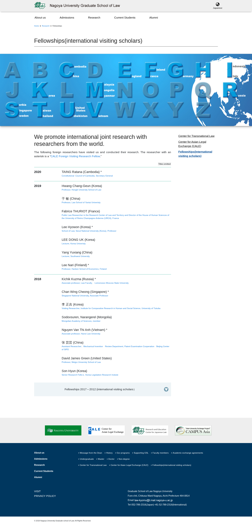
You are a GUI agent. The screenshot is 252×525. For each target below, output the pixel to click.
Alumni (153, 17)
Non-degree (124, 459)
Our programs (123, 453)
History (109, 453)
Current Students (124, 17)
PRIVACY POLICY (45, 496)
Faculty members (161, 453)
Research (94, 17)
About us (40, 17)
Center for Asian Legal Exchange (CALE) (192, 144)
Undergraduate (87, 459)
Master (101, 459)
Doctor (111, 459)
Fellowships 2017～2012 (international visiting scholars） (100, 389)
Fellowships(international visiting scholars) (195, 154)
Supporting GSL (141, 453)
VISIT (37, 491)
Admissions (67, 17)
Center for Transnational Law (196, 136)
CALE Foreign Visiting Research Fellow (75, 156)
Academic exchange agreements (188, 453)
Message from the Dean (91, 453)
